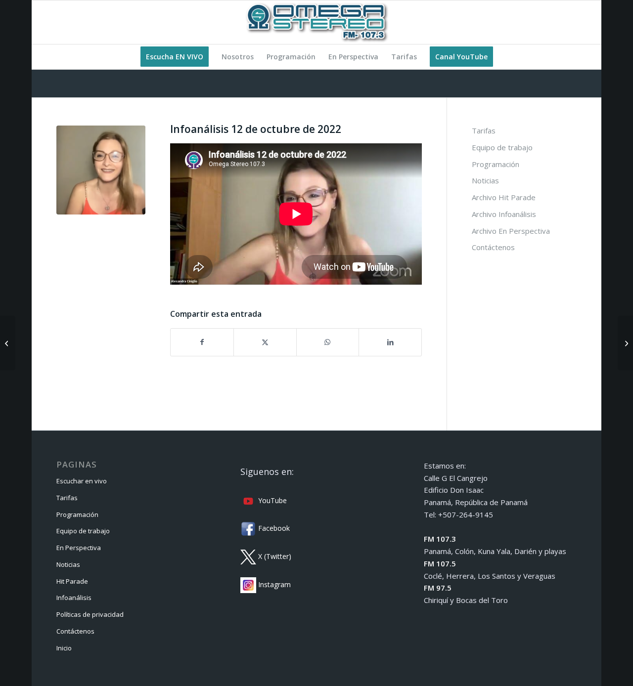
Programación (495, 164)
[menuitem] (174, 56)
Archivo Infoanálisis (504, 214)
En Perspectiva (78, 547)
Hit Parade (72, 581)
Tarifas (484, 130)
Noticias (485, 180)
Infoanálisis (73, 597)
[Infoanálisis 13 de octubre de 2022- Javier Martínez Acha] (625, 343)
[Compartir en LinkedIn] (390, 342)
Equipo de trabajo (502, 147)
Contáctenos (493, 247)
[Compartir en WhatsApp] (328, 342)
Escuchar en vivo (81, 480)
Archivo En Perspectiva (511, 231)
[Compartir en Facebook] (202, 342)
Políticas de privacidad (90, 614)
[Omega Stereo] (316, 22)
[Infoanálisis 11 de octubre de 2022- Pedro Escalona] (7, 343)
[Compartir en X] (265, 342)
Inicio (64, 647)
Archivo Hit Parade (504, 197)
